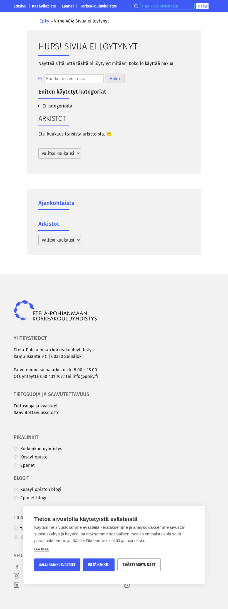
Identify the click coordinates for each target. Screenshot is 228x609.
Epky (44, 21)
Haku (202, 6)
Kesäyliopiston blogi (40, 489)
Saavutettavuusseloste (37, 412)
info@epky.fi (85, 376)
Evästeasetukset (139, 564)
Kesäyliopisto (44, 6)
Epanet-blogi (32, 497)
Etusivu (20, 6)
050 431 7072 (52, 376)
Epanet (68, 6)
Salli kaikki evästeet (57, 565)
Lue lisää (41, 549)
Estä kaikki (99, 564)
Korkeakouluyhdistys (98, 6)
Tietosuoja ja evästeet (36, 405)
